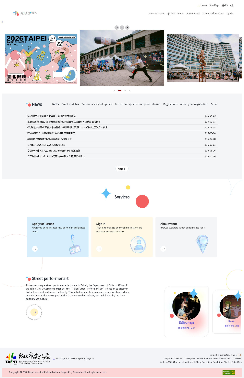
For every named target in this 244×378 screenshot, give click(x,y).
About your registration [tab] (194, 104)
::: (198, 5)
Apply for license (175, 13)
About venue (193, 13)
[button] (117, 27)
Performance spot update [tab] (97, 104)
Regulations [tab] (170, 104)
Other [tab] (214, 104)
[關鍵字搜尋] (231, 5)
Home (204, 5)
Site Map (214, 5)
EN (226, 5)
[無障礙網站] (229, 372)
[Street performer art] (34, 312)
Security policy (78, 358)
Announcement (157, 13)
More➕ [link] (122, 168)
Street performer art (213, 13)
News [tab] (55, 104)
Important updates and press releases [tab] (137, 104)
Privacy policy (62, 358)
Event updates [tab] (70, 104)
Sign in (229, 13)
